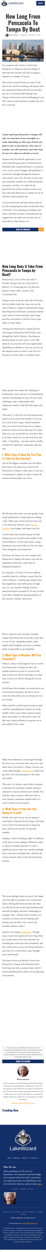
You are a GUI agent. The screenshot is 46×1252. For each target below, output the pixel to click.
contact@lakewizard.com (29, 1223)
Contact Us (34, 1158)
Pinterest (30, 1189)
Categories (16, 1158)
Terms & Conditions (28, 1212)
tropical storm (27, 770)
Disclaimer (39, 1212)
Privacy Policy (15, 1212)
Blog (9, 1158)
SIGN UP (40, 3)
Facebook (16, 1189)
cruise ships (26, 932)
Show (41, 229)
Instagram (23, 1189)
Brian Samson (14, 35)
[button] (4, 3)
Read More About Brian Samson (23, 1103)
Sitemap (23, 1214)
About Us (25, 1158)
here (40, 1184)
